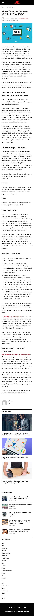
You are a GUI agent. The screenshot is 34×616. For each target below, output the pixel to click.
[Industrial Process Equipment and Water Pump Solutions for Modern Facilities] (5, 498)
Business (4, 550)
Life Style (4, 578)
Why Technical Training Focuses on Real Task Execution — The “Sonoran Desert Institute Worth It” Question (19, 522)
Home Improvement (7, 570)
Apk (3, 543)
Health (3, 568)
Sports (3, 588)
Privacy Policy (21, 607)
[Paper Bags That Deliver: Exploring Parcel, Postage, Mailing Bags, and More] (17, 470)
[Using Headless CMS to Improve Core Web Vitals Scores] (17, 446)
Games (3, 565)
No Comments (6, 20)
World (3, 593)
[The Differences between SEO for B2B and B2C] (17, 33)
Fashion (4, 560)
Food (3, 563)
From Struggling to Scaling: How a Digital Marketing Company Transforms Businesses (16, 434)
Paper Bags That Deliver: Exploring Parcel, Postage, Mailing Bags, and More (15, 482)
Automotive (5, 548)
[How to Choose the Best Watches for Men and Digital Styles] (5, 514)
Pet (2, 583)
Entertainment (5, 558)
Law (3, 575)
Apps (3, 545)
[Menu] (3, 2)
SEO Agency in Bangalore (13, 317)
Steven (8, 18)
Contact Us (11, 607)
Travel (3, 598)
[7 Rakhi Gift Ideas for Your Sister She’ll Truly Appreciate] (5, 506)
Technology (5, 590)
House (3, 573)
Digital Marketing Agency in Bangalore (16, 355)
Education (4, 555)
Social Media (5, 585)
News (3, 580)
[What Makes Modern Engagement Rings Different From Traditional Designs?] (5, 531)
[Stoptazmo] (17, 2)
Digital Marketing (23, 18)
